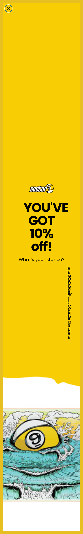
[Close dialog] (8, 8)
